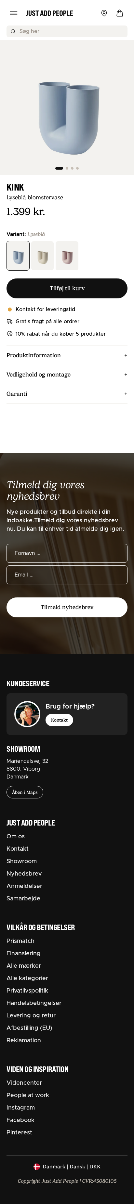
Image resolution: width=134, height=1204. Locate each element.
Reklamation (24, 1041)
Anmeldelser (24, 886)
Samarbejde (23, 899)
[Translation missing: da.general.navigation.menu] (14, 13)
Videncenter (24, 1083)
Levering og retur (31, 1016)
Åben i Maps (25, 792)
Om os (16, 837)
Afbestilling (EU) (29, 1028)
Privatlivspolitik (27, 991)
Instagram (21, 1108)
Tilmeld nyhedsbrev (67, 607)
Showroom (22, 861)
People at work (28, 1095)
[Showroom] (104, 13)
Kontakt (59, 720)
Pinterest (19, 1133)
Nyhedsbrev (24, 874)
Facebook (20, 1120)
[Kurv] (119, 13)
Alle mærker (24, 966)
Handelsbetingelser (34, 1003)
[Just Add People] (49, 13)
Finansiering (24, 954)
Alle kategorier (27, 978)
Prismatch (20, 941)
